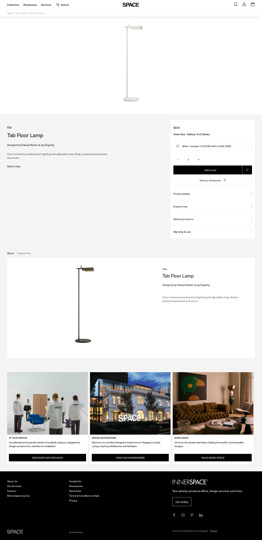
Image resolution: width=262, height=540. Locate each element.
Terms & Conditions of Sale (84, 496)
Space (10, 13)
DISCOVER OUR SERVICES (47, 458)
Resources (75, 491)
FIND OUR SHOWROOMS (130, 458)
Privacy (73, 500)
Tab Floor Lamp (37, 13)
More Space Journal (18, 496)
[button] (235, 4)
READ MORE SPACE (213, 458)
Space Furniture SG (131, 5)
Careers (11, 491)
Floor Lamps (21, 13)
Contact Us (75, 481)
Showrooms (30, 5)
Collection (13, 5)
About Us (12, 481)
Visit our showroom (210, 180)
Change (213, 530)
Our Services (14, 486)
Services (46, 5)
